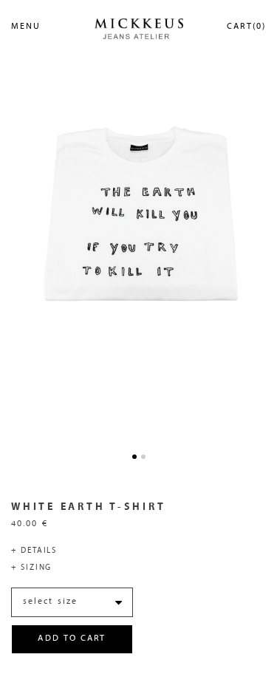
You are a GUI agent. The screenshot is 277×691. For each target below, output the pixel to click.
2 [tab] (143, 457)
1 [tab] (134, 457)
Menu (26, 26)
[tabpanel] (138, 214)
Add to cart (72, 638)
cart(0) (246, 26)
